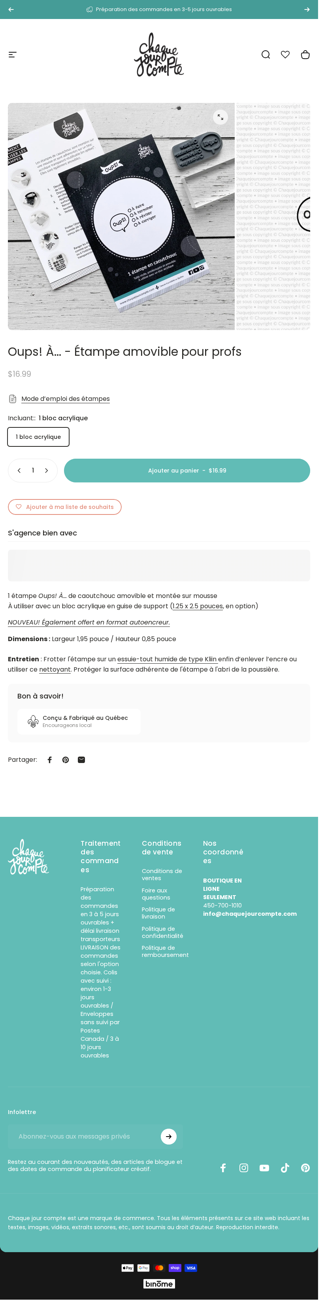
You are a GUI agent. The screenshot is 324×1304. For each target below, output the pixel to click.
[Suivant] (307, 9)
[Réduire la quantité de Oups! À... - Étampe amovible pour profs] (17, 470)
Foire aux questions (156, 894)
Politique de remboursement (165, 951)
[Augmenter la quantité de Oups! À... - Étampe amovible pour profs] (48, 470)
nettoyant (55, 669)
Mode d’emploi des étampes (65, 398)
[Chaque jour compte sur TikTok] (285, 1168)
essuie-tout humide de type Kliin (167, 659)
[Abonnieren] (169, 1137)
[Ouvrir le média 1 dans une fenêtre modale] (220, 117)
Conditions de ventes (162, 874)
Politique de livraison (158, 913)
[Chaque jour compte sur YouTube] (264, 1168)
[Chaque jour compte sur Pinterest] (305, 1168)
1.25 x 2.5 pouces (198, 606)
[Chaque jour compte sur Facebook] (223, 1168)
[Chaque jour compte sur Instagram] (244, 1168)
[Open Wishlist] (289, 54)
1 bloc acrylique (38, 437)
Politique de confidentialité (162, 932)
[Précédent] (11, 9)
